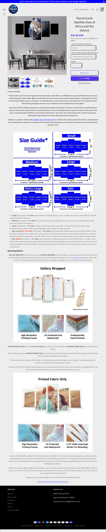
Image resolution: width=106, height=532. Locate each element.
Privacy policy (48, 525)
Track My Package (13, 510)
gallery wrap (79, 258)
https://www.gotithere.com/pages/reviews (53, 482)
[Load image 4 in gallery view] (49, 83)
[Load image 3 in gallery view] (37, 83)
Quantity (73, 61)
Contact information (79, 525)
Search (10, 507)
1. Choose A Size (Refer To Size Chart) (81, 44)
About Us (11, 494)
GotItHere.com (29, 525)
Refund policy (38, 525)
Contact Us (11, 500)
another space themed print (43, 120)
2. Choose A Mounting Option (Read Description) (84, 53)
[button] (4, 9)
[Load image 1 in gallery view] (13, 83)
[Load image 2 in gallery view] (25, 83)
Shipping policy (68, 525)
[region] (53, 1)
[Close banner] (103, 1)
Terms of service (58, 525)
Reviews (10, 503)
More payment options (84, 83)
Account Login (12, 497)
